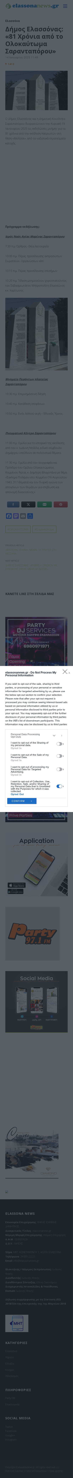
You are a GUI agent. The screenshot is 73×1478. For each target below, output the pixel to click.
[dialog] (36, 739)
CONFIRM (18, 801)
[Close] (66, 672)
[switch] (59, 744)
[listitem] (36, 735)
